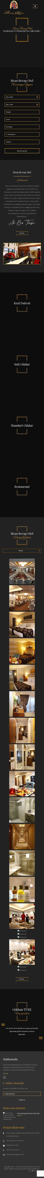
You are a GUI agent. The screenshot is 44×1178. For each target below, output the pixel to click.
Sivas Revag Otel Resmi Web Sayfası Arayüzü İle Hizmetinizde (29, 1113)
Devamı (5, 1073)
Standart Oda (22, 624)
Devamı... (22, 233)
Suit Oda (22, 704)
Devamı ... (22, 979)
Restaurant (22, 571)
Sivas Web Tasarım (34, 1171)
